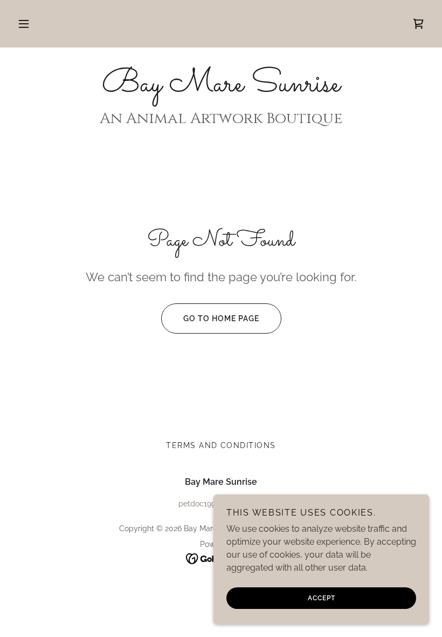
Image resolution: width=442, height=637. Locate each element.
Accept (321, 598)
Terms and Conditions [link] (221, 445)
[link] (418, 24)
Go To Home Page (221, 318)
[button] (23, 24)
